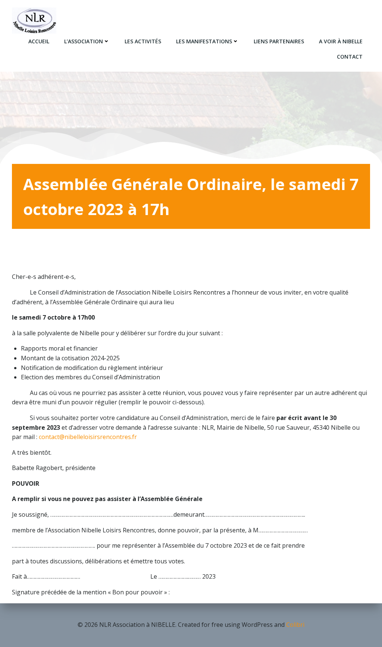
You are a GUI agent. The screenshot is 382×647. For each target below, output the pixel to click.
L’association (83, 41)
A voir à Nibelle (341, 41)
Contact (350, 56)
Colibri (295, 624)
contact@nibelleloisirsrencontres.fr (88, 437)
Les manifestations (204, 41)
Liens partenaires (279, 41)
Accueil (38, 41)
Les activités (143, 41)
